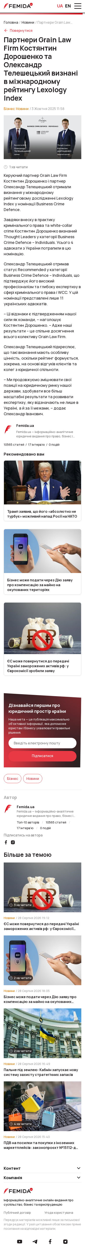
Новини (28, 22)
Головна (11, 22)
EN (68, 6)
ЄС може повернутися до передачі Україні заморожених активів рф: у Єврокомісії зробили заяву (41, 926)
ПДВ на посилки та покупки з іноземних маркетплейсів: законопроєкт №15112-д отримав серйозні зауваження (40, 1145)
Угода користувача (58, 1212)
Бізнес (9, 108)
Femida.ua (25, 806)
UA (60, 6)
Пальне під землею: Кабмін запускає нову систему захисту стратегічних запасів (41, 1072)
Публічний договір (17, 1212)
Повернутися (21, 30)
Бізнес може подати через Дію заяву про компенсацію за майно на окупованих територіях (40, 999)
